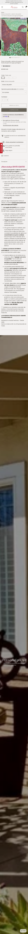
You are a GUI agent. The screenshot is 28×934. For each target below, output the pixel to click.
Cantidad (4, 97)
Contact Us (1, 148)
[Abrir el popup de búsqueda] (22, 7)
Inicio (2, 12)
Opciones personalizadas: (12, 89)
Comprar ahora (14, 110)
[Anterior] (2, 2)
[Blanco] (10, 78)
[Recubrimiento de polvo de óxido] (14, 78)
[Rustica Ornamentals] (14, 7)
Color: (6, 75)
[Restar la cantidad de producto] (2, 99)
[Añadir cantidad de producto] (7, 99)
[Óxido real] (3, 78)
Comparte (6, 155)
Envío (14, 129)
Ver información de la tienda (10, 125)
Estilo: (7, 81)
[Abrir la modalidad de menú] (2, 7)
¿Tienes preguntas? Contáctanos (14, 142)
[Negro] (7, 78)
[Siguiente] (25, 2)
